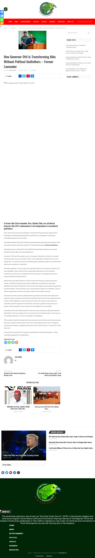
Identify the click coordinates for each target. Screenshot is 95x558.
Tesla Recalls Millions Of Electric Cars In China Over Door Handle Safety (71, 448)
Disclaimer (49, 556)
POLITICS (36, 22)
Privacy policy (39, 556)
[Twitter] (13, 342)
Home (10, 22)
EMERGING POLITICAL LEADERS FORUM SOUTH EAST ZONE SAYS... (18, 408)
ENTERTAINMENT (26, 22)
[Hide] (0, 27)
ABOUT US (70, 22)
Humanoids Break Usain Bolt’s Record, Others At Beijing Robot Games (70, 442)
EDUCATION (61, 22)
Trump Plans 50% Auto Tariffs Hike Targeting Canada (21, 455)
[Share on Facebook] (20, 76)
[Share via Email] (32, 76)
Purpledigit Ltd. (63, 553)
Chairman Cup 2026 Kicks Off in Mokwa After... (47, 408)
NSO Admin (13, 70)
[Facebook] (5, 342)
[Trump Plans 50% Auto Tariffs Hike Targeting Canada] (23, 445)
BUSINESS (52, 22)
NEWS (16, 22)
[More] (16, 342)
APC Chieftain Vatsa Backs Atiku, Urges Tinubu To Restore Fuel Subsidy (71, 436)
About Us (5, 511)
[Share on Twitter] (24, 76)
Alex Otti (13, 28)
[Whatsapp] (9, 342)
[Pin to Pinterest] (28, 76)
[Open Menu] (5, 9)
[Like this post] (16, 76)
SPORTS (44, 22)
